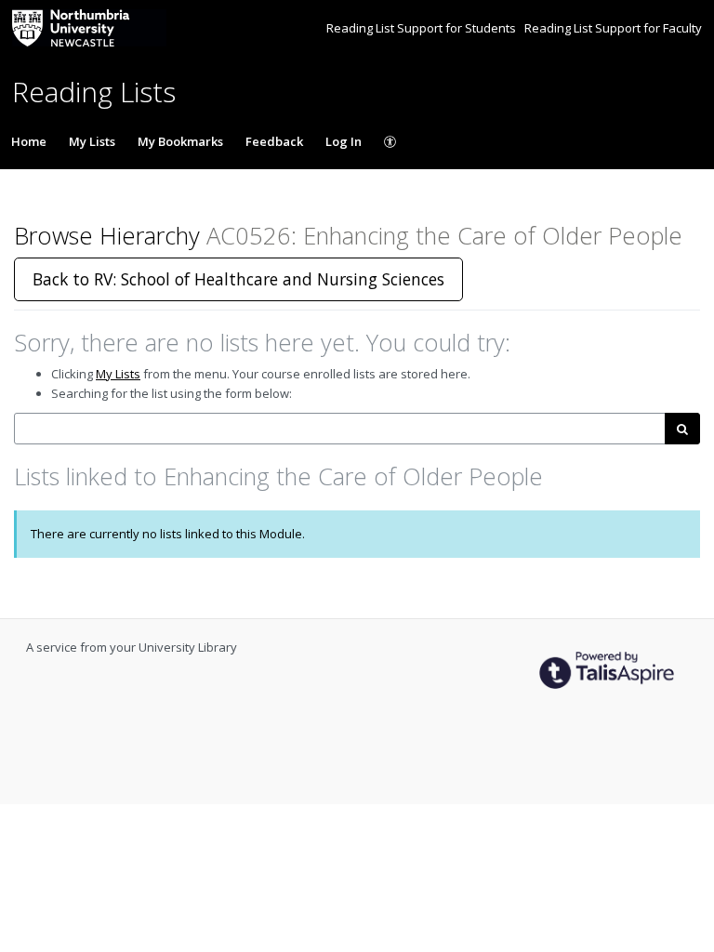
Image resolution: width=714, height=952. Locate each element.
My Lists (92, 141)
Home (28, 141)
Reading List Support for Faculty (613, 28)
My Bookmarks (180, 141)
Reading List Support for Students (422, 28)
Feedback (274, 141)
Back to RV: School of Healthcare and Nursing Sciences (238, 279)
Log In (343, 141)
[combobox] (340, 429)
